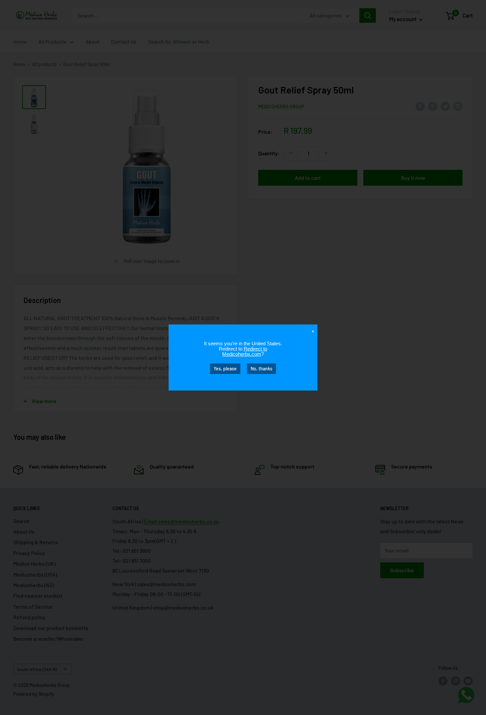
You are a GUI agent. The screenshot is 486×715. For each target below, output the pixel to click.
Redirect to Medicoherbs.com (244, 351)
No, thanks (261, 368)
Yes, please (225, 368)
